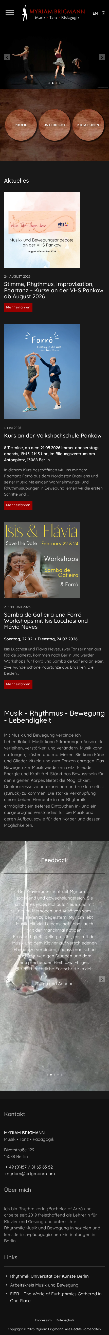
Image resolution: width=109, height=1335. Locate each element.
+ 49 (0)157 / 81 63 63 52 (29, 1167)
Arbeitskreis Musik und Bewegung (44, 1285)
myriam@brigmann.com (30, 1173)
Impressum (43, 1320)
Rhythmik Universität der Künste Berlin (49, 1276)
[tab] (49, 83)
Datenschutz (65, 1320)
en (95, 13)
